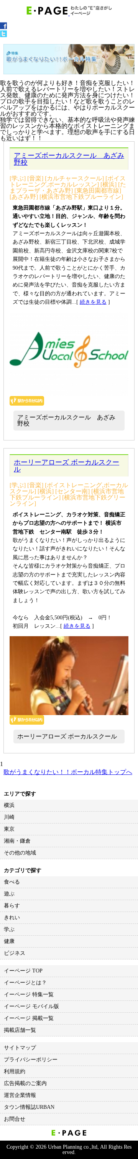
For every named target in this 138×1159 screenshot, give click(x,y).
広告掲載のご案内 (25, 1083)
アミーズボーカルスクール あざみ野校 (69, 159)
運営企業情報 (20, 1095)
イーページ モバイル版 (31, 1006)
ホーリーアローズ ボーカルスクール (66, 465)
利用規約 (14, 1071)
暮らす (12, 906)
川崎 (9, 817)
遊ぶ (9, 894)
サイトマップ (20, 1048)
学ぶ (9, 929)
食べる (12, 882)
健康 (9, 941)
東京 (9, 829)
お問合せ (14, 1119)
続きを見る (93, 302)
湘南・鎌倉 (17, 841)
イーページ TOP (23, 971)
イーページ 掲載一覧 (29, 1018)
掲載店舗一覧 (20, 1030)
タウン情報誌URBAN (29, 1107)
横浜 (9, 805)
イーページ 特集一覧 (29, 994)
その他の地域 (20, 853)
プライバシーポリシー (31, 1059)
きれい (12, 917)
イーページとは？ (25, 982)
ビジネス (14, 953)
